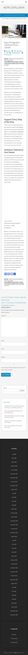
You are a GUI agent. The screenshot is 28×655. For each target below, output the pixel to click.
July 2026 (14, 454)
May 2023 (14, 595)
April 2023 (14, 599)
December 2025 (14, 474)
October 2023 (14, 575)
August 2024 (14, 536)
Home (3, 18)
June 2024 (14, 544)
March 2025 (14, 509)
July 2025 (14, 493)
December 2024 (14, 521)
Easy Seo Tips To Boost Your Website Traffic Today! (13, 421)
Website (3, 357)
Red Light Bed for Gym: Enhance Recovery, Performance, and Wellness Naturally (14, 406)
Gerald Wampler (15, 53)
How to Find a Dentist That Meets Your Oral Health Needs (13, 411)
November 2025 (14, 477)
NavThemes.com (20, 652)
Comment (3, 315)
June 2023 (14, 591)
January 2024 (14, 564)
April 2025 (14, 505)
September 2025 (14, 485)
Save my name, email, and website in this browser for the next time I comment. (13, 369)
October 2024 (14, 528)
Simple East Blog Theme (9, 652)
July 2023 (14, 587)
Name (2, 340)
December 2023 (14, 568)
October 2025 (14, 481)
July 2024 (14, 540)
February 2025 (14, 513)
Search (5, 388)
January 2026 (14, 470)
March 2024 (14, 556)
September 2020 (14, 615)
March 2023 (14, 603)
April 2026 (14, 458)
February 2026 (14, 466)
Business (7, 18)
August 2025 (14, 489)
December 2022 (14, 611)
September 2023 (14, 579)
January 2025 (14, 517)
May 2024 (14, 548)
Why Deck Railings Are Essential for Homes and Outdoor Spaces (14, 416)
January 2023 (14, 607)
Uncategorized (14, 642)
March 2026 (14, 462)
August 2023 (14, 583)
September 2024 (14, 532)
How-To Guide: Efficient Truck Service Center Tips (13, 426)
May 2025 (14, 501)
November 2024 (14, 524)
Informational (14, 638)
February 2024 (14, 560)
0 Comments (7, 54)
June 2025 (14, 497)
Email (2, 349)
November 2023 (14, 571)
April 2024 (14, 552)
